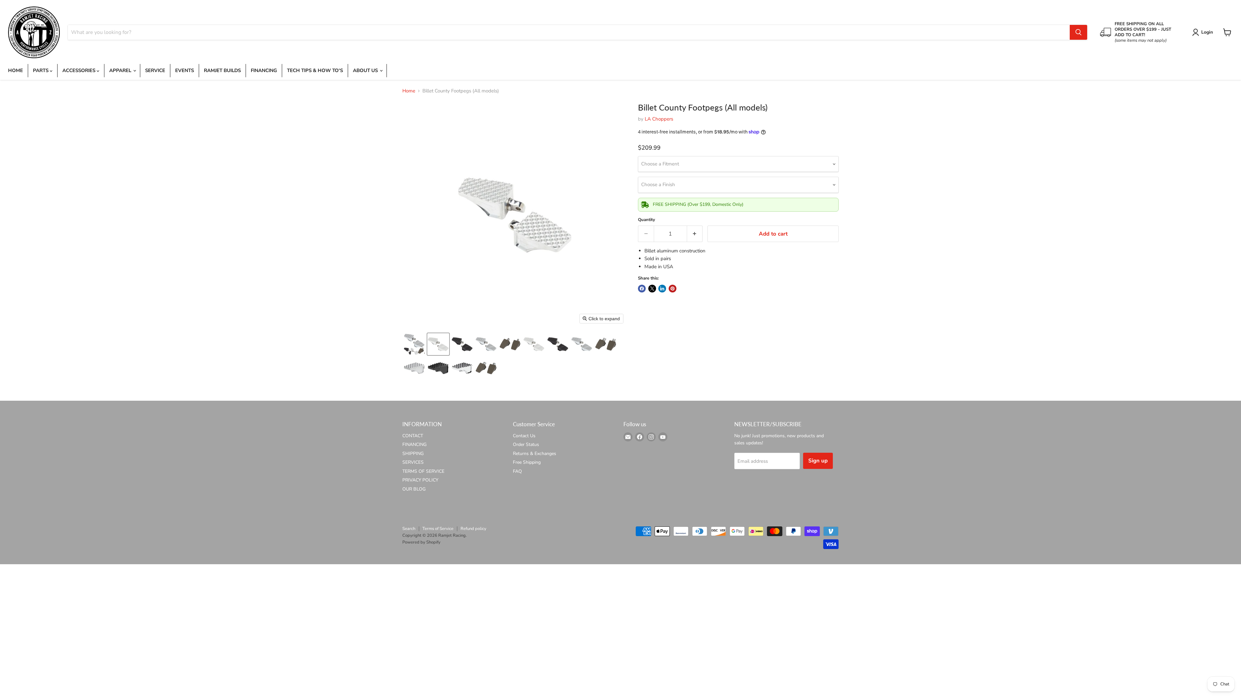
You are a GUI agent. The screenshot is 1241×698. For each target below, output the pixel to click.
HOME (15, 70)
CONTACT (412, 436)
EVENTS (184, 70)
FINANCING (264, 70)
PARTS (41, 70)
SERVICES (413, 462)
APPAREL (121, 70)
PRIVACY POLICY (420, 480)
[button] (1203, 32)
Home (408, 91)
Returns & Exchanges (534, 453)
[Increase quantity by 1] (695, 234)
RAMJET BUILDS (222, 70)
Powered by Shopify (421, 542)
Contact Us (524, 436)
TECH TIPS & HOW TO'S (315, 70)
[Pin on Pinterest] (672, 288)
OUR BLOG (414, 489)
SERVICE (155, 70)
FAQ (517, 471)
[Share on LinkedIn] (662, 288)
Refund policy (473, 529)
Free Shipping (527, 462)
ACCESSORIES (79, 70)
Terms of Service (437, 529)
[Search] (1078, 32)
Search (408, 529)
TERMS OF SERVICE (423, 471)
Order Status (526, 444)
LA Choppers (659, 119)
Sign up (818, 460)
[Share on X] (652, 288)
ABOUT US (366, 70)
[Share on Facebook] (642, 288)
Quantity (646, 219)
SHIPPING (413, 453)
